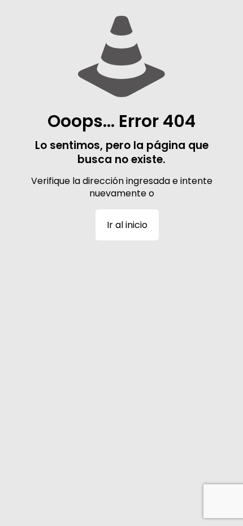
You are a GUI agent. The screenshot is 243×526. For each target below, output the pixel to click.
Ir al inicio (127, 224)
